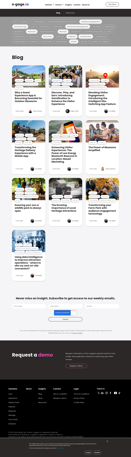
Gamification (85, 36)
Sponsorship (61, 41)
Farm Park (47, 36)
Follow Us (101, 389)
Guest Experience (47, 31)
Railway (34, 41)
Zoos (33, 26)
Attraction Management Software (62, 22)
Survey (84, 41)
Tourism (94, 41)
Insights (68, 5)
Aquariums (18, 31)
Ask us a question (60, 394)
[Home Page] (20, 4)
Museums (32, 31)
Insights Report (20, 41)
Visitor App (58, 26)
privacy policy (77, 333)
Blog (58, 13)
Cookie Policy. (60, 448)
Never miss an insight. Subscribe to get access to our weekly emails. (65, 298)
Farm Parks (12, 419)
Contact (76, 5)
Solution (48, 5)
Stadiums (12, 424)
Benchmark (34, 36)
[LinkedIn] (103, 394)
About (29, 389)
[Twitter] (99, 394)
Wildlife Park (19, 36)
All (15, 22)
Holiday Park (101, 36)
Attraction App (20, 26)
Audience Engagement (90, 22)
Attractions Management (77, 26)
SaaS (109, 31)
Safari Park (47, 41)
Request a (32, 355)
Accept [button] (88, 452)
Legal (76, 389)
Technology (38, 22)
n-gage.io (24, 22)
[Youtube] (116, 394)
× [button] (107, 441)
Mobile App (109, 26)
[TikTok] (120, 394)
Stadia (74, 41)
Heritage (96, 26)
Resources (70, 13)
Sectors (58, 5)
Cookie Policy (79, 402)
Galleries (72, 36)
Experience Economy (94, 31)
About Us (86, 5)
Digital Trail (76, 31)
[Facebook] (112, 394)
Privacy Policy (79, 398)
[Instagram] (107, 394)
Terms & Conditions (81, 394)
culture (105, 41)
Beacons (63, 31)
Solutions (12, 389)
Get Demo (112, 4)
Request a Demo (76, 366)
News (40, 398)
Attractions (44, 26)
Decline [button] (97, 452)
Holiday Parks (13, 402)
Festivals (60, 36)
